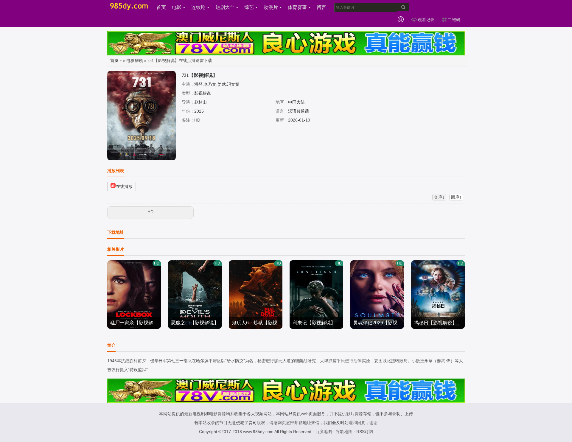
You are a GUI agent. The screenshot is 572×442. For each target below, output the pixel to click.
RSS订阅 (364, 431)
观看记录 (426, 19)
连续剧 (198, 7)
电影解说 (134, 60)
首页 (161, 7)
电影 (176, 7)
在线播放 (124, 186)
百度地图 (323, 431)
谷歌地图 (344, 431)
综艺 (249, 7)
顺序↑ (456, 197)
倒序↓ (439, 197)
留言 (321, 7)
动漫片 (271, 7)
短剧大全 (224, 7)
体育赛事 (297, 7)
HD (150, 211)
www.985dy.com (258, 431)
